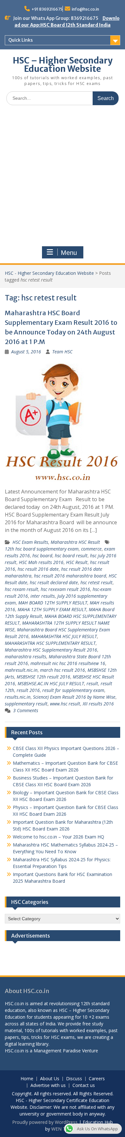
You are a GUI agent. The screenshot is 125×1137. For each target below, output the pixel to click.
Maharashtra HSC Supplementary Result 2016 (51, 650)
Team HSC (62, 352)
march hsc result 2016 (62, 670)
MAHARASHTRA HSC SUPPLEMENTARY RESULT (50, 643)
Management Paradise (57, 1051)
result (92, 683)
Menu (69, 252)
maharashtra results (25, 656)
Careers (97, 1079)
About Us (49, 1079)
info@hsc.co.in (85, 9)
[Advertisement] (62, 175)
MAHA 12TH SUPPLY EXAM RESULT (52, 609)
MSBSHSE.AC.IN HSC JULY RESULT (51, 683)
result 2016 (28, 690)
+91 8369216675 (47, 9)
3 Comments (25, 710)
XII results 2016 (98, 704)
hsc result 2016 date (38, 569)
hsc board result (71, 555)
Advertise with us (48, 1085)
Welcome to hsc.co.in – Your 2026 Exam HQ (58, 837)
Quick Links (20, 40)
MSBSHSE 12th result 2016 (43, 677)
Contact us (83, 1085)
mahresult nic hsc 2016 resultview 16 (67, 663)
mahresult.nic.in (21, 670)
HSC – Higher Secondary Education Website (63, 64)
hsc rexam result (21, 589)
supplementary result (26, 704)
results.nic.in (17, 697)
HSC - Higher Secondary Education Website (49, 273)
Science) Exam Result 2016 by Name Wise (74, 697)
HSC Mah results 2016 (41, 562)
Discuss (74, 1079)
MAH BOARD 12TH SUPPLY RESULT (52, 603)
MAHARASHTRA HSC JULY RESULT (64, 636)
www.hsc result (65, 704)
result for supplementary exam (73, 690)
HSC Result (77, 562)
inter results (42, 596)
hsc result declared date (54, 582)
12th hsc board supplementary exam (42, 549)
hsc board (42, 555)
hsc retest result (96, 582)
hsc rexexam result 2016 (65, 589)
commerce (91, 549)
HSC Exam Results (30, 542)
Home (27, 1079)
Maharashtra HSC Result (75, 542)
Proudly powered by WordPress (45, 1122)
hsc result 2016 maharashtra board (70, 576)
